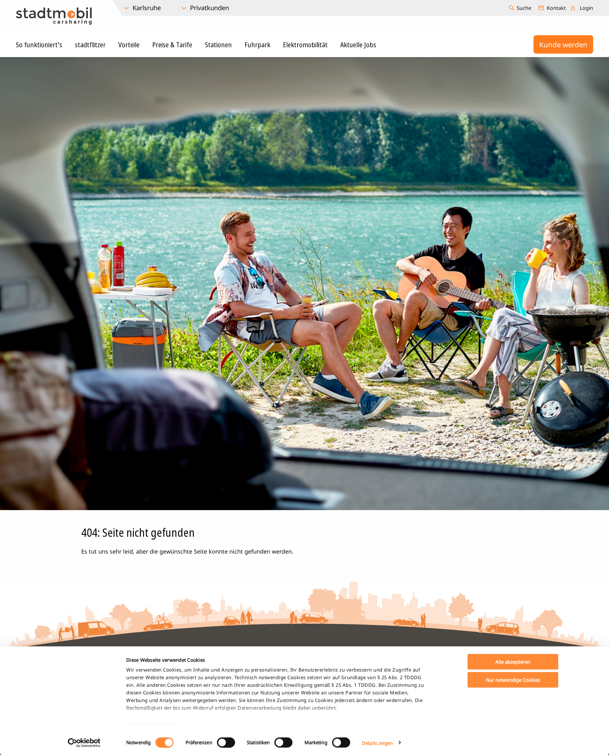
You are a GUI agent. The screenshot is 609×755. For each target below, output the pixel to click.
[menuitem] (521, 8)
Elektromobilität (305, 44)
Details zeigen (377, 742)
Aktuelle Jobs (358, 44)
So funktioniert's (39, 44)
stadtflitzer (90, 44)
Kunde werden (563, 44)
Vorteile (129, 44)
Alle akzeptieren (512, 662)
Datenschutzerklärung (152, 723)
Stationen (218, 44)
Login (586, 7)
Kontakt (556, 7)
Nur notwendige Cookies (513, 679)
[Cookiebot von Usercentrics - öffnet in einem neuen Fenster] (84, 742)
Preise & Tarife (172, 44)
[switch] (226, 742)
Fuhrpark (257, 44)
